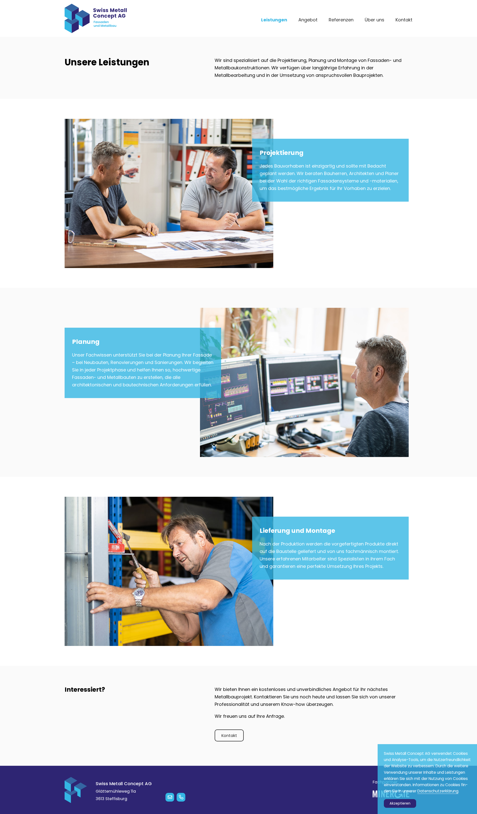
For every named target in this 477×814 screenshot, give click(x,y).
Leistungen (274, 20)
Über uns (374, 20)
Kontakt (404, 20)
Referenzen (341, 20)
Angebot (308, 20)
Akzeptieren (400, 803)
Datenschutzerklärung (437, 791)
